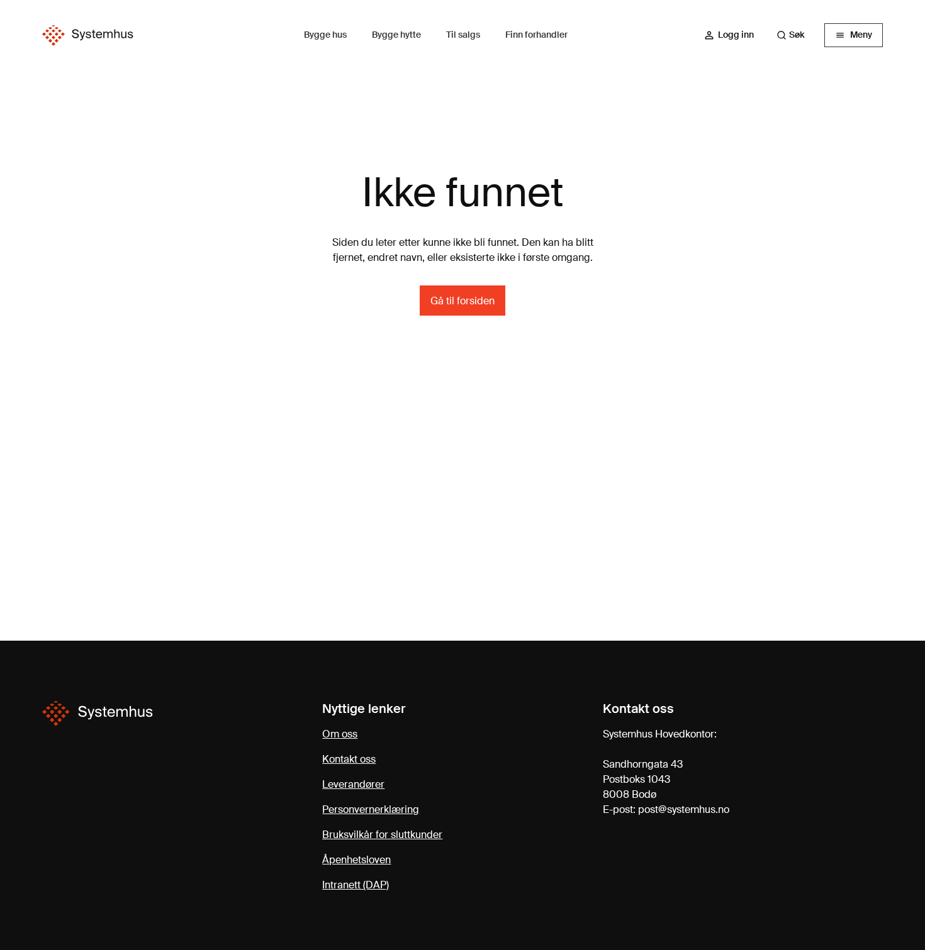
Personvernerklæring (370, 809)
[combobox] (796, 35)
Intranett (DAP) (355, 885)
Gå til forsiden (462, 300)
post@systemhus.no (683, 809)
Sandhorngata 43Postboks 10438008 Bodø (643, 779)
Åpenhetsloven (356, 859)
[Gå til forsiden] (87, 35)
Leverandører (353, 784)
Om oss (339, 734)
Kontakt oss (349, 759)
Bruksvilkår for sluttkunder (382, 834)
